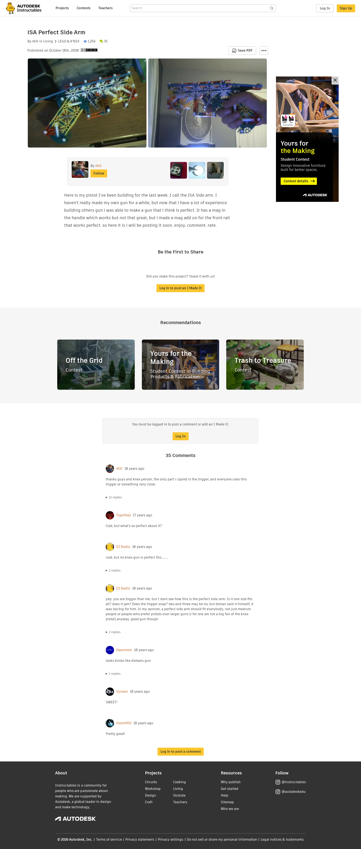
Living (48, 41)
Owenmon (124, 650)
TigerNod (123, 515)
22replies (115, 497)
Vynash (122, 692)
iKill (35, 41)
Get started (229, 788)
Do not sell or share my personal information (222, 839)
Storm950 (123, 723)
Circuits (151, 782)
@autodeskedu (294, 791)
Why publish (231, 782)
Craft (149, 802)
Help (224, 795)
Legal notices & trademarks (282, 839)
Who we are (230, 808)
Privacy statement (139, 839)
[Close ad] (335, 80)
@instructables (294, 782)
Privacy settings (170, 839)
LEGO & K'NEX (68, 41)
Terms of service (109, 839)
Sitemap (227, 802)
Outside (179, 795)
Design (150, 795)
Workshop (153, 788)
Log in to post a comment (180, 751)
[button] (264, 50)
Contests (83, 8)
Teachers (105, 8)
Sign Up (346, 8)
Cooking (179, 782)
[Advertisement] (307, 139)
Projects (62, 8)
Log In (325, 8)
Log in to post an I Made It (180, 288)
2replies (115, 570)
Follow (98, 173)
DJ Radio (123, 547)
